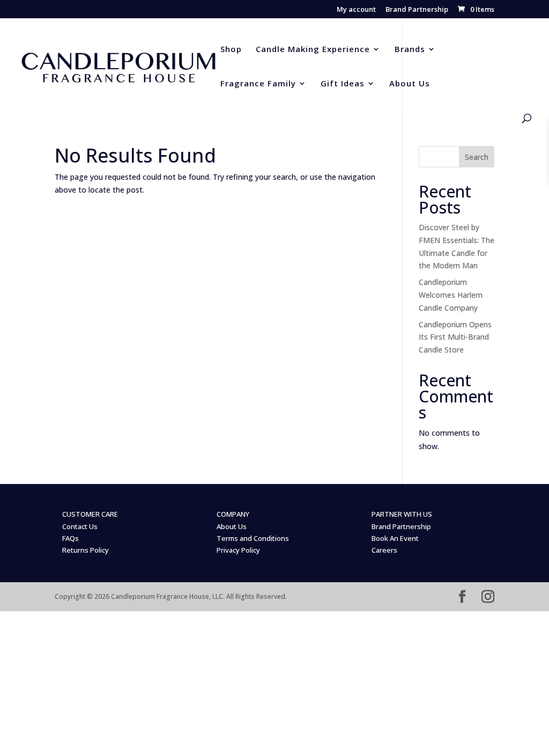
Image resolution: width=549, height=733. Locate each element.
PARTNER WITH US (402, 514)
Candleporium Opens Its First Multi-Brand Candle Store (455, 337)
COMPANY (233, 514)
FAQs (70, 538)
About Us (409, 84)
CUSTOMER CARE (90, 514)
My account (356, 10)
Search (476, 157)
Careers (384, 550)
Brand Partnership (416, 10)
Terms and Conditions (253, 538)
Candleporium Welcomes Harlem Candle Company (451, 295)
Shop (231, 49)
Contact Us (80, 526)
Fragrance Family (258, 84)
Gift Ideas (343, 84)
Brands (410, 49)
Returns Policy (85, 550)
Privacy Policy (238, 550)
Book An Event (395, 538)
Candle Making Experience (313, 49)
